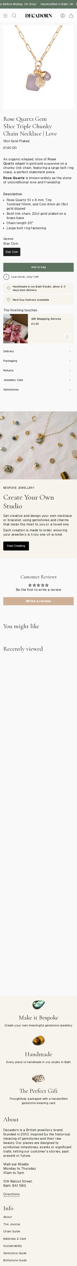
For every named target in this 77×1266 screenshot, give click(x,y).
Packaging (10, 361)
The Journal (11, 1224)
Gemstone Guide (15, 1253)
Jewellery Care (13, 380)
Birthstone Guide (15, 1260)
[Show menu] (5, 15)
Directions (11, 1194)
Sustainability (12, 1246)
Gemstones (11, 389)
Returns (8, 370)
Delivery (8, 351)
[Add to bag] (67, 337)
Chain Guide (11, 1231)
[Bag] (71, 15)
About (7, 1217)
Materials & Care (14, 1239)
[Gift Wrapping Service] (15, 328)
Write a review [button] (38, 601)
